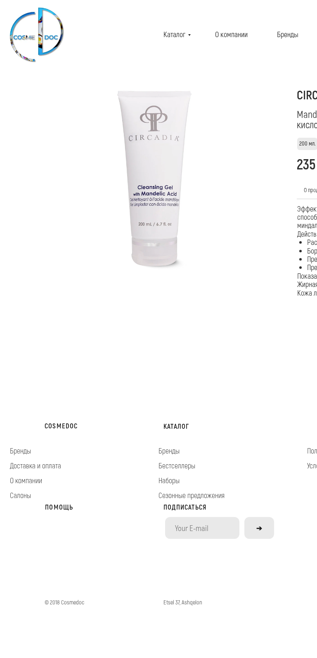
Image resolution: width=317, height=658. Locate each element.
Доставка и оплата (35, 465)
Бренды (287, 34)
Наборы (169, 480)
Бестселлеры (176, 465)
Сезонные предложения (191, 495)
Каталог (174, 34)
